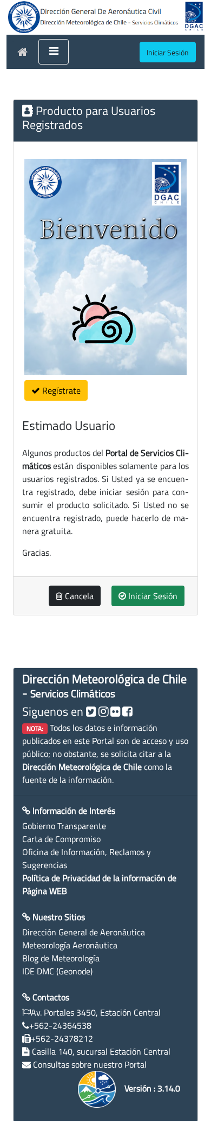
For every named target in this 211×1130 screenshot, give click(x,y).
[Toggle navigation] (53, 52)
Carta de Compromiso (61, 838)
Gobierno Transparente (64, 825)
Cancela (78, 595)
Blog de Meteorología (61, 958)
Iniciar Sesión (151, 595)
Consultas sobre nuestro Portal (90, 1064)
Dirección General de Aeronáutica (83, 932)
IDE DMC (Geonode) (57, 971)
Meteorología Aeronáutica (69, 945)
